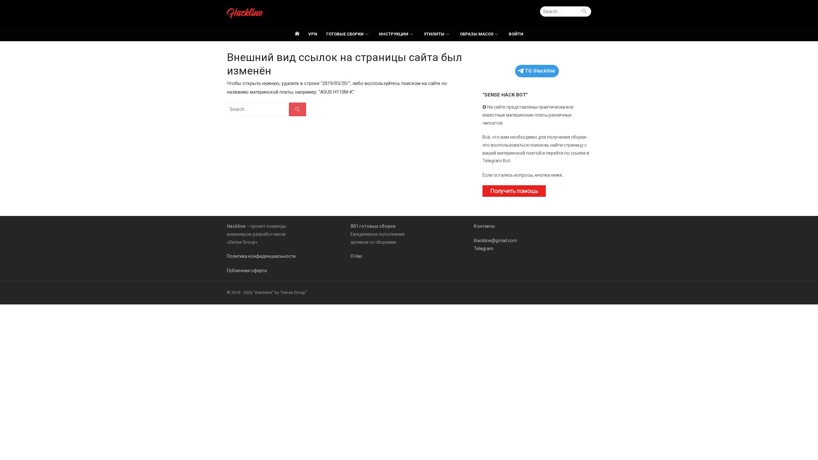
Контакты (484, 226)
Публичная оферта (247, 270)
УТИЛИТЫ (434, 34)
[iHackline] (297, 34)
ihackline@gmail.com (495, 240)
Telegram (483, 248)
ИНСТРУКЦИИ (393, 34)
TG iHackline (540, 71)
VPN (312, 34)
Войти (516, 34)
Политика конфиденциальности (261, 256)
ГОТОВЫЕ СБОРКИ (345, 34)
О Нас (356, 256)
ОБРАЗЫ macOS (476, 34)
